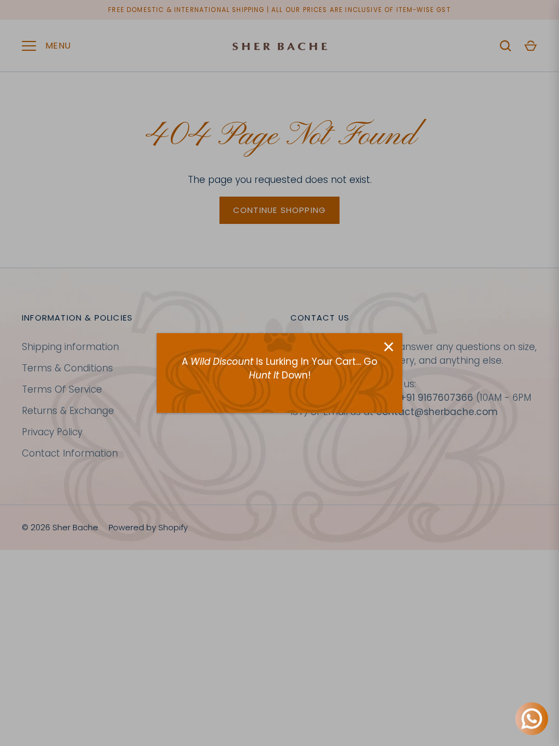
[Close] (389, 347)
